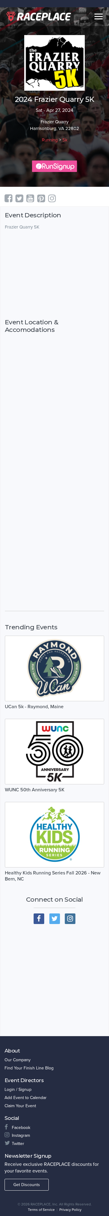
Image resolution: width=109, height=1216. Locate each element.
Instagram (21, 1135)
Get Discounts (26, 1184)
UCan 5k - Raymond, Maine (34, 707)
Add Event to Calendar (26, 1097)
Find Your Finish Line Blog (29, 1068)
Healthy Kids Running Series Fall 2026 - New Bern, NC (53, 876)
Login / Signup (18, 1089)
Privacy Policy (70, 1210)
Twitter (18, 1143)
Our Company (18, 1059)
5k (65, 140)
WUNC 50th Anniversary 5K (34, 790)
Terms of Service (41, 1210)
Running (50, 140)
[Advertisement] (54, 274)
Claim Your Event (20, 1105)
